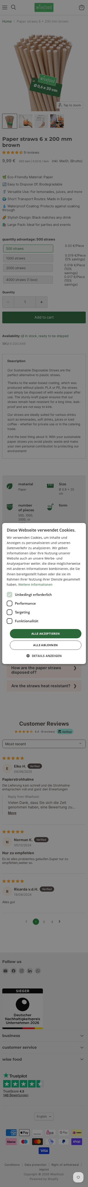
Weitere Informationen (35, 584)
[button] (44, 655)
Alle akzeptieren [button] (45, 634)
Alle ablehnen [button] (45, 645)
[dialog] (44, 593)
